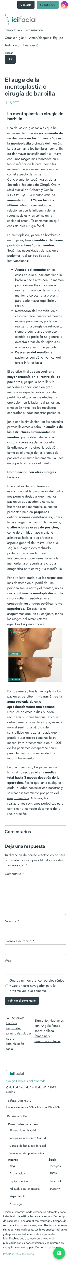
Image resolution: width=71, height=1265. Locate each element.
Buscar (9, 53)
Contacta (26, 5)
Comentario (14, 873)
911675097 (25, 1101)
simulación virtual (19, 407)
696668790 (47, 5)
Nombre (12, 921)
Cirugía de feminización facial (27, 1146)
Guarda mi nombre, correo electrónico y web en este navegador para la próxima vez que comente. (36, 985)
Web (8, 960)
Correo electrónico (19, 941)
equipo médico (18, 798)
